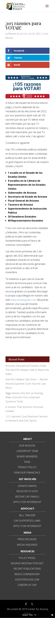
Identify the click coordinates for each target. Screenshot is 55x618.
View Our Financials (27, 472)
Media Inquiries (27, 544)
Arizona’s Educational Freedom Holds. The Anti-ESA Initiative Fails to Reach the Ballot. (27, 370)
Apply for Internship (27, 502)
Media (27, 532)
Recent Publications (27, 568)
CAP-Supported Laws (27, 520)
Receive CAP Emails (27, 496)
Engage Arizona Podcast (27, 563)
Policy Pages (27, 558)
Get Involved (27, 479)
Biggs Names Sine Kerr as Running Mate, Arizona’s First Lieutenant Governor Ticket (24, 397)
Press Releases (27, 539)
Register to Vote (27, 491)
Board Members (27, 456)
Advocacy (27, 508)
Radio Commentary (27, 574)
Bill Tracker (27, 515)
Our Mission (27, 445)
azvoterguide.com (27, 579)
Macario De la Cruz (17, 33)
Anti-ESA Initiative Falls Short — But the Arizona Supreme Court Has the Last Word (27, 383)
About (27, 439)
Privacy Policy (27, 467)
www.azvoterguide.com (23, 299)
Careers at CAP (27, 585)
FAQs (27, 462)
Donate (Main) (27, 486)
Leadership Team (27, 451)
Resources (27, 551)
